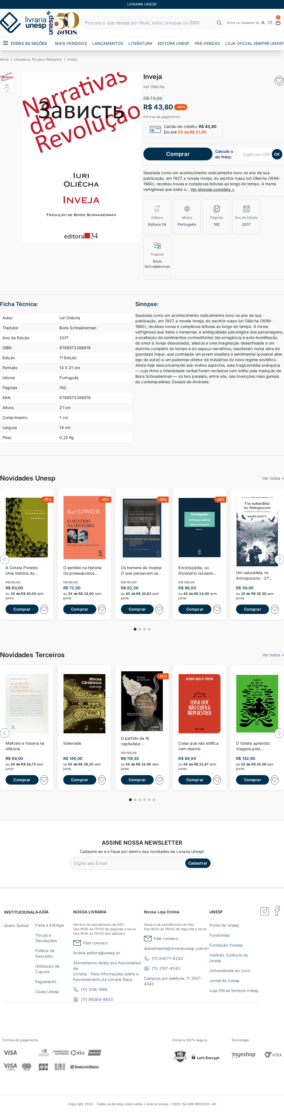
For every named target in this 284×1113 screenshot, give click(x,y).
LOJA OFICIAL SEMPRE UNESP (254, 43)
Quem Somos (16, 925)
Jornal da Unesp (224, 980)
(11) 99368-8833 (97, 999)
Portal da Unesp (224, 925)
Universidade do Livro (229, 970)
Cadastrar (197, 863)
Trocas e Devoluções (46, 938)
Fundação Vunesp (226, 945)
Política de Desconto (45, 953)
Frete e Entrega (49, 925)
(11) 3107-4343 (166, 968)
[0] (278, 23)
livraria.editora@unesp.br (96, 952)
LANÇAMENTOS (107, 43)
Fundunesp (219, 935)
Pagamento (45, 981)
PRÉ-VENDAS (207, 43)
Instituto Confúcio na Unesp (228, 958)
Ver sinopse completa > (212, 189)
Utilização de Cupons (47, 969)
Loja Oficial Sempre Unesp (233, 990)
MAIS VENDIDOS (71, 43)
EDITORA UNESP (173, 43)
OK (277, 154)
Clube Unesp (47, 991)
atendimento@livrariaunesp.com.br (176, 948)
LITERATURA (140, 43)
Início (4, 59)
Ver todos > (273, 478)
